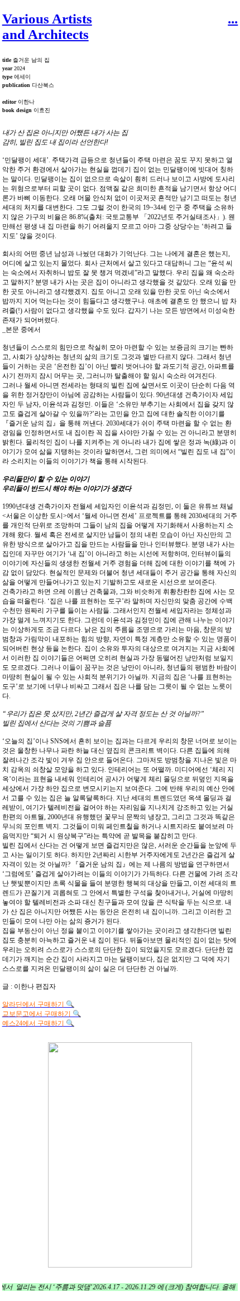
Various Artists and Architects (47, 26)
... (233, 18)
